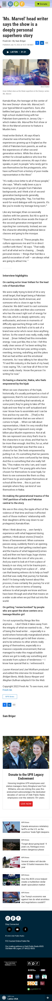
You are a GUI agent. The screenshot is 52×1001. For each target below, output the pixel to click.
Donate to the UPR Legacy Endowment (25, 777)
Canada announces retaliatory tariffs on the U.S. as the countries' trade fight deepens (35, 829)
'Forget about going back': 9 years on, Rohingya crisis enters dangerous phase (34, 847)
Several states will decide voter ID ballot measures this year (34, 864)
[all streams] (48, 997)
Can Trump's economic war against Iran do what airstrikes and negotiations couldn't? (35, 899)
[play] (4, 997)
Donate (43, 4)
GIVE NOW (26, 803)
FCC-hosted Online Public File (17, 941)
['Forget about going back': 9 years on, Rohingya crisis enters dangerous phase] (11, 844)
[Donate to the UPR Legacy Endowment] (26, 752)
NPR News (9, 697)
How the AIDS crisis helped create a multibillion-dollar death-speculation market (34, 882)
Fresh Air (7, 690)
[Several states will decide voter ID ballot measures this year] (11, 862)
